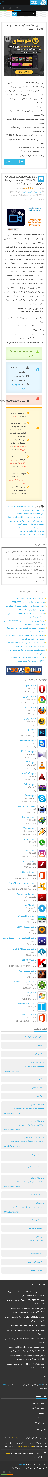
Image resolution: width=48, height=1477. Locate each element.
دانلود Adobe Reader (26, 894)
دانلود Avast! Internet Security (22, 883)
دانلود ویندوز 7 (29, 993)
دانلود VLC (31, 762)
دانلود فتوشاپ (30, 729)
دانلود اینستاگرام (29, 850)
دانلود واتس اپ (29, 839)
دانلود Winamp (29, 828)
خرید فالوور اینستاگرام (35, 1167)
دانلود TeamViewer (27, 740)
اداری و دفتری (28, 192)
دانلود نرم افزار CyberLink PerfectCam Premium (26, 517)
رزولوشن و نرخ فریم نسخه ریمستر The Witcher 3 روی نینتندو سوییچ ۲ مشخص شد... (24, 622)
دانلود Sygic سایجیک (27, 916)
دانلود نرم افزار (38, 1403)
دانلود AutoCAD (28, 773)
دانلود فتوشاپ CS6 (27, 971)
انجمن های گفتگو (38, 1408)
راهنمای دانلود (38, 1423)
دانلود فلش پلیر (29, 861)
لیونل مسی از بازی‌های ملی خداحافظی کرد (30, 598)
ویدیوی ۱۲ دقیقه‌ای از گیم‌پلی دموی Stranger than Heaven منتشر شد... (26, 630)
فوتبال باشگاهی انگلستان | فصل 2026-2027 (28, 602)
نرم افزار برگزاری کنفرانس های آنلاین (31, 531)
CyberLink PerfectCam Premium (20, 507)
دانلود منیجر (15, 416)
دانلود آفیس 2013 (28, 1015)
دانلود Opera (30, 685)
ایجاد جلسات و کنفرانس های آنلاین (32, 510)
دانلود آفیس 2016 (28, 872)
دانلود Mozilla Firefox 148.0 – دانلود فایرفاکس (26, 1325)
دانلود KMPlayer (28, 751)
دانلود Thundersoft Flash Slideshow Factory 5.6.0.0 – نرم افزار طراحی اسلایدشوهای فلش (25, 1349)
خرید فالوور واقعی (37, 1155)
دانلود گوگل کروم (29, 696)
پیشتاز (8, 1453)
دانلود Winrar (30, 784)
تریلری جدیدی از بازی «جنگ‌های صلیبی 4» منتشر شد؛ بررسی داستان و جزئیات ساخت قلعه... (25, 608)
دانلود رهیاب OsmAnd (26, 927)
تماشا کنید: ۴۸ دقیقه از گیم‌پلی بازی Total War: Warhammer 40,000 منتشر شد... (27, 659)
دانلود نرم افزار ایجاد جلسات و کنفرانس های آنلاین (27, 521)
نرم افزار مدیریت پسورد (26, 806)
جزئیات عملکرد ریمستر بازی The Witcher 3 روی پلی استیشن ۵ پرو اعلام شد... (26, 615)
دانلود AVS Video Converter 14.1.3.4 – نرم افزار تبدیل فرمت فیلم (24, 1332)
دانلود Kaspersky (28, 960)
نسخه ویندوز (12, 161)
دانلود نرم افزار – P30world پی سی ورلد (38, 2)
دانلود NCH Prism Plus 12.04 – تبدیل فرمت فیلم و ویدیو (24, 1340)
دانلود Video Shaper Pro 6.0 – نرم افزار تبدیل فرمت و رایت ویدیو (25, 1366)
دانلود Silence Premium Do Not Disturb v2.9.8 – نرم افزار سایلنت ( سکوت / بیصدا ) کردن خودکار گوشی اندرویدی (24, 577)
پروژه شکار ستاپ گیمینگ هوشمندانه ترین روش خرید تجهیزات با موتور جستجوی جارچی (24, 1293)
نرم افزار (38, 192)
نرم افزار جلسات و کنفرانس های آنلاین (31, 534)
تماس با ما (40, 1418)
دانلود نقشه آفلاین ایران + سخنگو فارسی (19, 938)
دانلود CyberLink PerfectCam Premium (29, 514)
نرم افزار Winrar (20, 446)
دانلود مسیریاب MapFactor (24, 949)
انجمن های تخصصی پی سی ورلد (23, 1446)
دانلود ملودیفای (29, 718)
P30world (21, 1464)
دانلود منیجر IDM (29, 817)
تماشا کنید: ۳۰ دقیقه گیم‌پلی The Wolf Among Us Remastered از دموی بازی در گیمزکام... (26, 644)
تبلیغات (41, 1413)
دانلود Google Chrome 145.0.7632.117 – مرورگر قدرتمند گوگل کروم (24, 1319)
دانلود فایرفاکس (29, 707)
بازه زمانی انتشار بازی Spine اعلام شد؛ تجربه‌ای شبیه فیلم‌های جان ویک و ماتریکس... (25, 637)
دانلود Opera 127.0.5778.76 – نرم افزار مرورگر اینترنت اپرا (25, 1302)
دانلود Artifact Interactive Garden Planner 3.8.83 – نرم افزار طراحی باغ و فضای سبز (27, 1357)
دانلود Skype (30, 795)
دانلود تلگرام (30, 905)
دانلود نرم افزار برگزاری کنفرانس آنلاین (30, 527)
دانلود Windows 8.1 (27, 1004)
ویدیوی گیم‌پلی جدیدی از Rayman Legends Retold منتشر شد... (25, 652)
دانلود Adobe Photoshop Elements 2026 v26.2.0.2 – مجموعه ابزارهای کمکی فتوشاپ (27, 1310)
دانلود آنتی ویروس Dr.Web (24, 982)
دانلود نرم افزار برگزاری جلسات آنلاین (31, 524)
